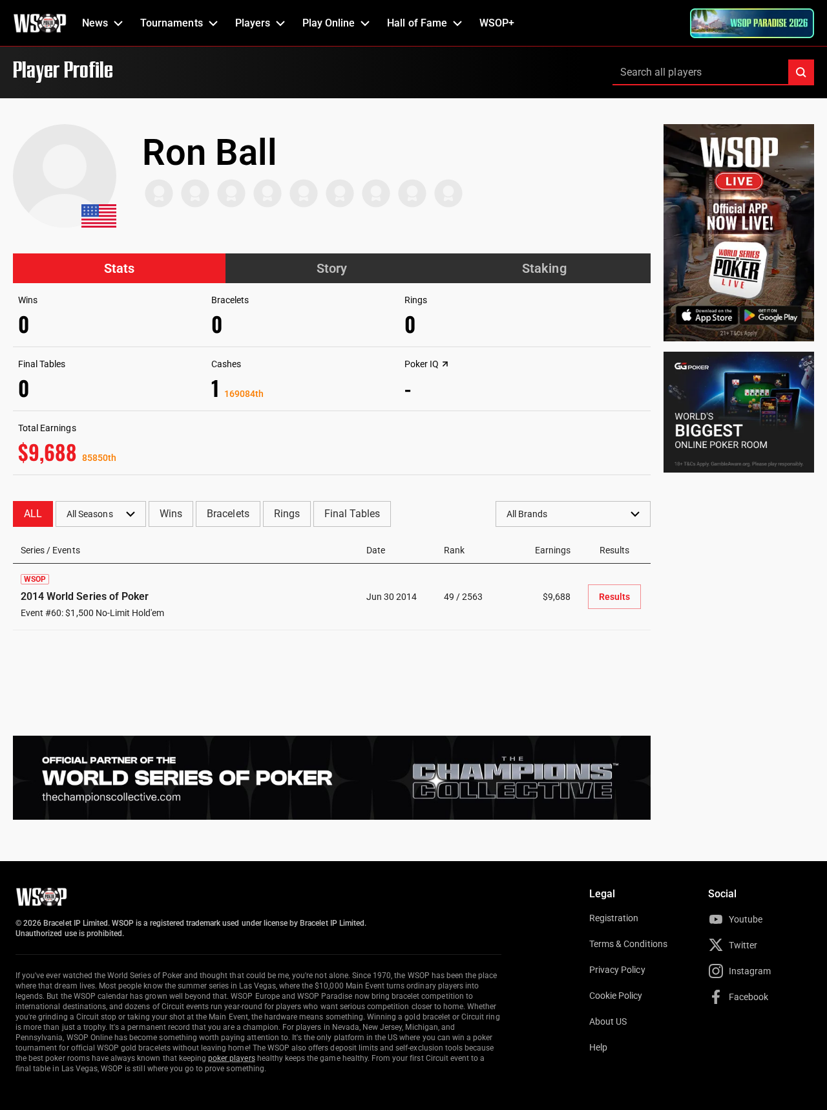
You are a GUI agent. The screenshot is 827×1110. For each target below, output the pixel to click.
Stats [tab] (119, 268)
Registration (613, 918)
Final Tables (352, 513)
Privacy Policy (617, 970)
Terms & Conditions (628, 944)
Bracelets (228, 513)
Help (598, 1047)
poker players (231, 1058)
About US (608, 1021)
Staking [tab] (544, 268)
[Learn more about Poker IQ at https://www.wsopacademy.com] (445, 364)
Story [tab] (332, 268)
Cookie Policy (616, 995)
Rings (287, 513)
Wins (171, 513)
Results (614, 597)
